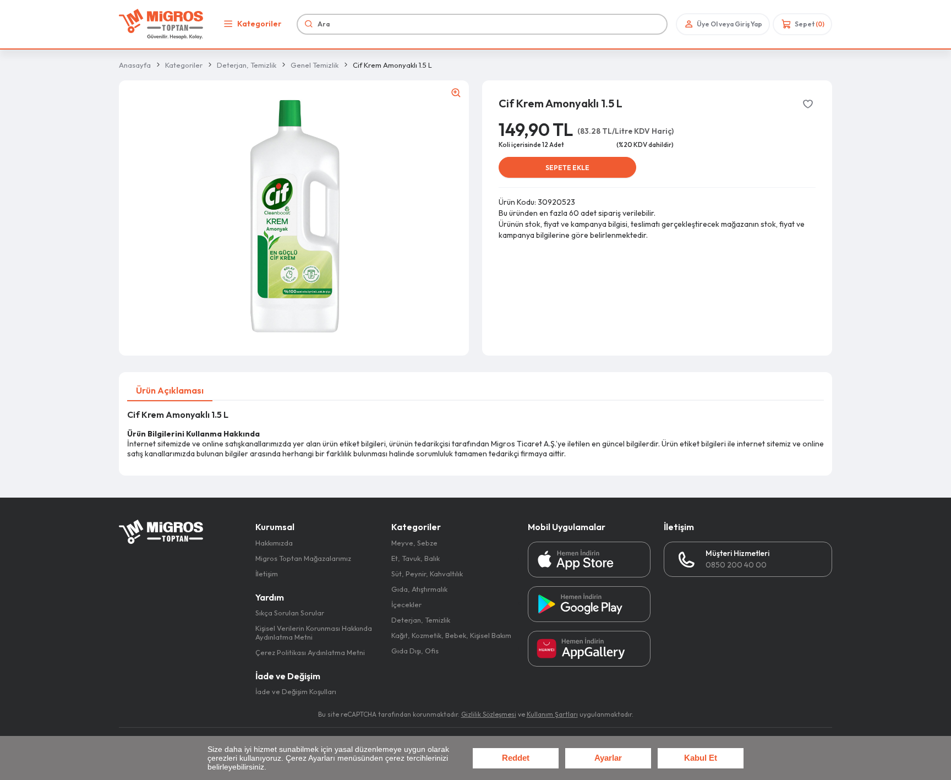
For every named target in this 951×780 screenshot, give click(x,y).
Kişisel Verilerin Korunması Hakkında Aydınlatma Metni (313, 632)
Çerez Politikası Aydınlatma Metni (310, 652)
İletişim (266, 573)
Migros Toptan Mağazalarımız (303, 558)
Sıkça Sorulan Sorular (289, 612)
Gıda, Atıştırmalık (419, 589)
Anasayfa (135, 65)
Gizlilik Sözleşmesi (488, 714)
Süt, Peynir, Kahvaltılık (427, 573)
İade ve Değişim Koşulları (295, 691)
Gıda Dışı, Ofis (415, 650)
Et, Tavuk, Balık (415, 558)
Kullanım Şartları (552, 714)
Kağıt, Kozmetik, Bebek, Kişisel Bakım (451, 635)
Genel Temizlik (314, 65)
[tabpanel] (475, 434)
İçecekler (406, 604)
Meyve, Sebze (414, 542)
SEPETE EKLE (567, 167)
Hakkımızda (274, 542)
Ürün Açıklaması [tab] (170, 390)
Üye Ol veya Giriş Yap (729, 24)
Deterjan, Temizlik (246, 65)
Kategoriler (259, 24)
